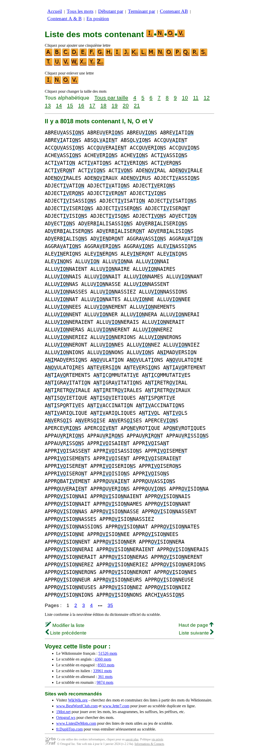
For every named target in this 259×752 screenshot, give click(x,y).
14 (59, 105)
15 (70, 105)
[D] (75, 55)
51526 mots (107, 653)
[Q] (186, 55)
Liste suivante (194, 633)
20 (126, 105)
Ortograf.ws (65, 717)
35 (110, 605)
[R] (195, 55)
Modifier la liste (67, 625)
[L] (143, 55)
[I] (118, 55)
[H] (109, 55)
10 (185, 98)
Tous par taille (111, 98)
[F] (92, 55)
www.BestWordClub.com (77, 706)
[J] (126, 55)
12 (207, 98)
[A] (49, 55)
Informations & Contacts (149, 744)
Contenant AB (174, 11)
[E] (83, 55)
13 (48, 105)
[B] (57, 55)
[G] (100, 55)
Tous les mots (80, 11)
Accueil (54, 11)
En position (98, 18)
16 (81, 105)
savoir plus (132, 739)
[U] (57, 64)
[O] (169, 55)
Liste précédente (68, 633)
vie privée (157, 739)
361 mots (105, 676)
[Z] (100, 64)
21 (137, 105)
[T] (49, 64)
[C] (66, 55)
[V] (66, 64)
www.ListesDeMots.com (76, 723)
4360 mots (103, 659)
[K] (135, 55)
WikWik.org (78, 700)
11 (196, 98)
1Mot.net (63, 712)
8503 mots (106, 665)
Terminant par (141, 11)
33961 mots (102, 671)
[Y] (92, 64)
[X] (83, 64)
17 (92, 105)
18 (103, 105)
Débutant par (110, 11)
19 (115, 105)
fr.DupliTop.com (69, 729)
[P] (178, 55)
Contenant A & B (64, 18)
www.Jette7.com (115, 706)
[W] (75, 64)
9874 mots (105, 682)
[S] (204, 55)
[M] (152, 55)
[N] (161, 55)
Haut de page (194, 625)
